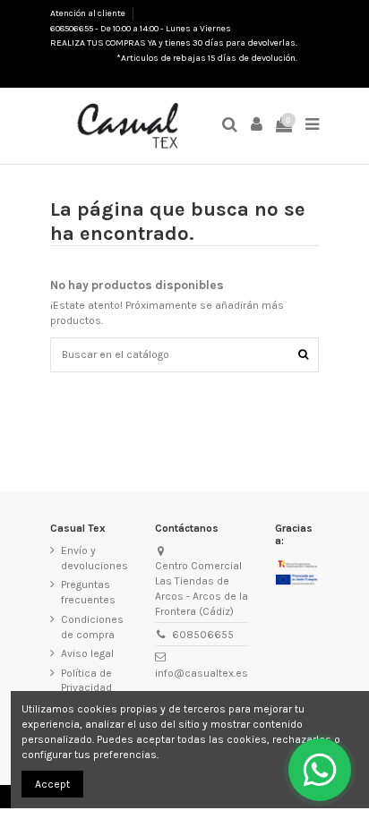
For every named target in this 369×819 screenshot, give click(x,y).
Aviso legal (87, 653)
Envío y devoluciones (94, 558)
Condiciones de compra (92, 627)
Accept (52, 784)
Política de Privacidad (86, 681)
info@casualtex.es (201, 673)
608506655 (203, 634)
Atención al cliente (88, 13)
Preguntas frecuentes (88, 592)
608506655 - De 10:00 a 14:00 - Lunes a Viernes (140, 28)
